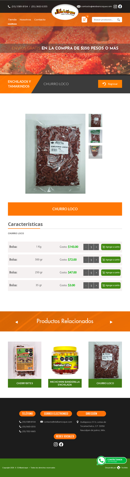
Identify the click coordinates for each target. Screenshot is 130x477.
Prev (16, 322)
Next (111, 322)
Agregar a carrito (113, 247)
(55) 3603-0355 (39, 6)
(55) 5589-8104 (20, 6)
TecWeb (124, 468)
